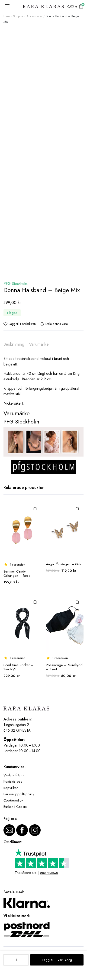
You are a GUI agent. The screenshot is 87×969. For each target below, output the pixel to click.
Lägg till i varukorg (57, 959)
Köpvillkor (10, 787)
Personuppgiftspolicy (18, 794)
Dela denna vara (56, 323)
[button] (19, 324)
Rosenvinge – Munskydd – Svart (64, 667)
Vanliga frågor (14, 775)
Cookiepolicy (13, 800)
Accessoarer (34, 16)
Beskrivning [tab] (13, 344)
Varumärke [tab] (39, 344)
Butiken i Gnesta (15, 806)
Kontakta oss (12, 781)
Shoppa (18, 16)
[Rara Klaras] (43, 6)
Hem (6, 16)
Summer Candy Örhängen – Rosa (16, 573)
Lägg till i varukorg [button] (35, 508)
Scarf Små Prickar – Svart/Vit (18, 667)
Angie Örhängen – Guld (64, 564)
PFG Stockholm (15, 283)
